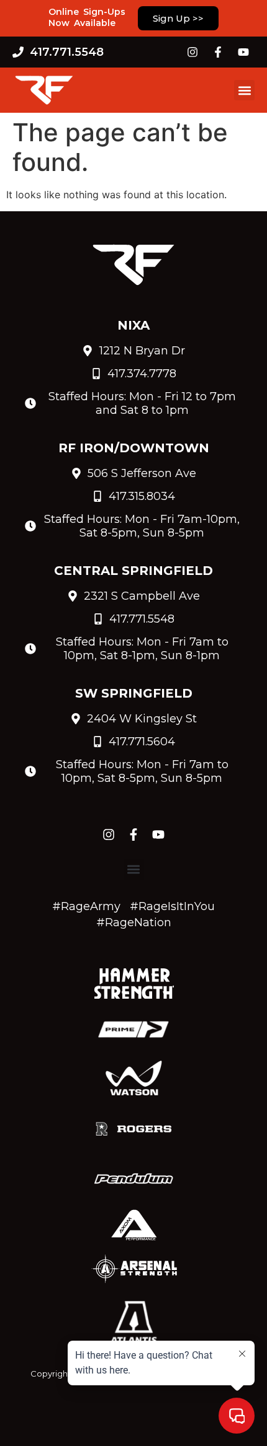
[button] (244, 90)
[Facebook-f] (218, 52)
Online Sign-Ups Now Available (86, 17)
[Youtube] (243, 52)
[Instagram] (192, 52)
